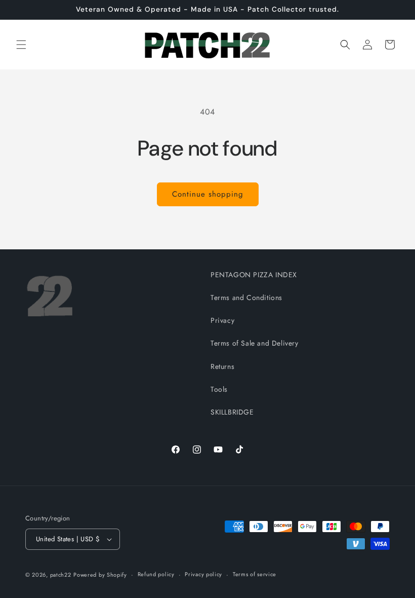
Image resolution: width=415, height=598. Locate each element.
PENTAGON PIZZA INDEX (254, 275)
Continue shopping (207, 194)
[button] (21, 44)
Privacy (222, 320)
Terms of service (254, 574)
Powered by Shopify (100, 575)
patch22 (60, 575)
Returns (222, 366)
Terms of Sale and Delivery (255, 343)
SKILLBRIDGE (232, 412)
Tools (219, 389)
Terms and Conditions (246, 297)
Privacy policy (203, 574)
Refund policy (156, 574)
